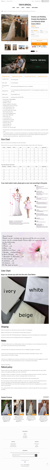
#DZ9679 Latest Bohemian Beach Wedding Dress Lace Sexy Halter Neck (43, 418)
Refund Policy (13, 445)
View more (46, 397)
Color (41, 30)
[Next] (29, 28)
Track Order (25, 437)
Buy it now (39, 43)
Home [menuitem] (13, 7)
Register (36, 446)
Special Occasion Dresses (30, 76)
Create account (37, 1)
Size (34, 30)
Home (2, 11)
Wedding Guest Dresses (17, 76)
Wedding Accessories (42, 76)
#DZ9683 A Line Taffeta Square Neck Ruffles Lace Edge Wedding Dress (6, 418)
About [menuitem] (23, 7)
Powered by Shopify (25, 466)
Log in (33, 1)
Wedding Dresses (6, 76)
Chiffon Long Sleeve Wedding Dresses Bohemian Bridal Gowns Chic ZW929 (19, 418)
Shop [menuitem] (18, 7)
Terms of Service (13, 446)
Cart (45, 1)
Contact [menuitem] (28, 7)
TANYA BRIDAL (25, 5)
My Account (37, 443)
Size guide (35, 30)
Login (37, 445)
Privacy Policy (13, 443)
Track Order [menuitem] (35, 7)
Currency (8, 1)
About (25, 433)
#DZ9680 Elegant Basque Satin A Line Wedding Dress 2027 (31, 418)
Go (36, 455)
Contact (25, 434)
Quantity (33, 34)
